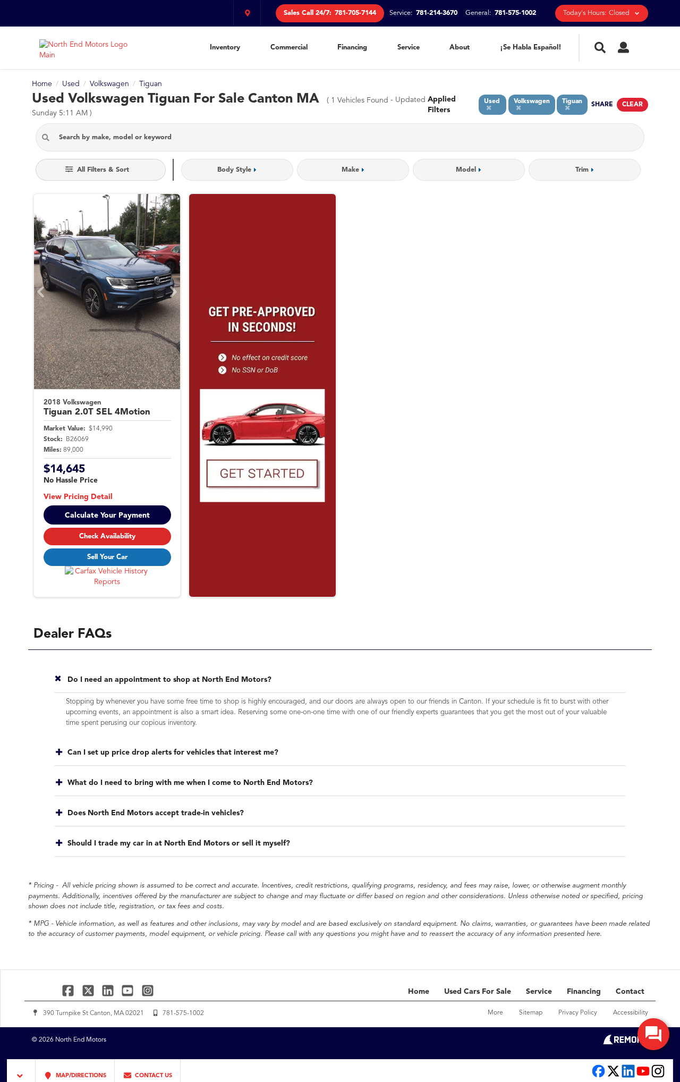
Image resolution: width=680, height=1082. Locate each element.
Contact (630, 991)
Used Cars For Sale (477, 991)
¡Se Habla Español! (531, 47)
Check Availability (107, 536)
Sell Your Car (107, 557)
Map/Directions (80, 1076)
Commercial (289, 47)
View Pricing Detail (78, 497)
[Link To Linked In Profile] (109, 990)
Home (418, 991)
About (459, 47)
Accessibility (630, 1013)
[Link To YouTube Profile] (129, 990)
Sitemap (530, 1013)
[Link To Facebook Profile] (69, 990)
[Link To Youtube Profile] (643, 1076)
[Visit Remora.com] (625, 1042)
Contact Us (152, 1076)
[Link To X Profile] (89, 990)
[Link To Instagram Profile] (147, 990)
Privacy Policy (577, 1013)
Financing (352, 47)
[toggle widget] (653, 1034)
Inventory (225, 47)
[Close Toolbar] (21, 1070)
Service (408, 47)
